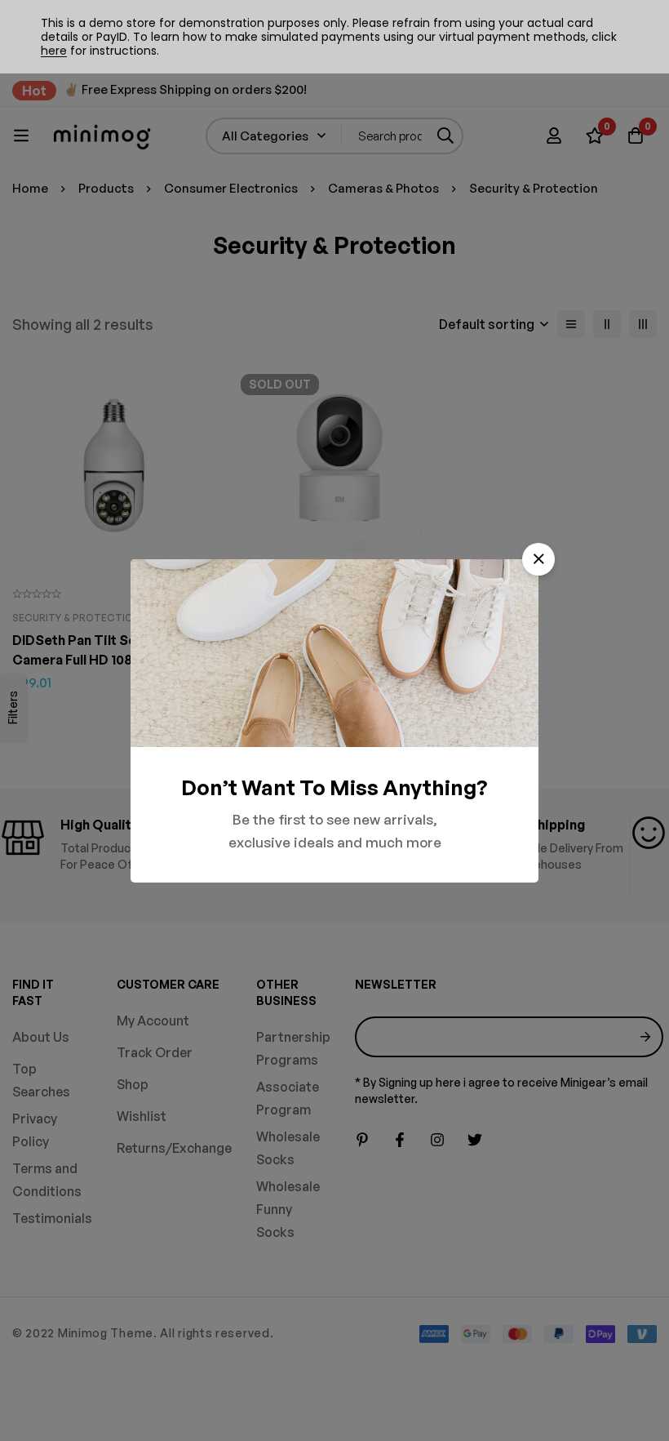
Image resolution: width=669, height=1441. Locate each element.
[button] (538, 559)
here (54, 50)
